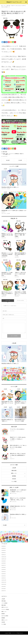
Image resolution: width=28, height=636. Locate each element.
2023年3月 (4, 550)
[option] (14, 354)
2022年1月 (4, 578)
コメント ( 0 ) (8, 300)
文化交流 (14, 478)
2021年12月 (4, 580)
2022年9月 (4, 561)
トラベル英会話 (4, 603)
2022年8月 (4, 563)
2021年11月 (4, 582)
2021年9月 (4, 586)
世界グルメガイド (5, 607)
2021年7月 (4, 590)
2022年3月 (4, 573)
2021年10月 (4, 584)
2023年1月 (4, 554)
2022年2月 (4, 575)
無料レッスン (14, 473)
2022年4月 (4, 571)
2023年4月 (4, 548)
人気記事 (14, 343)
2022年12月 (4, 556)
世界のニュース (4, 620)
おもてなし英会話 (5, 615)
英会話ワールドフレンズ (14, 2)
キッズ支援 (14, 481)
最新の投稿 (5, 151)
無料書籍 (14, 476)
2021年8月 (4, 588)
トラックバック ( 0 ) (20, 300)
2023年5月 (4, 546)
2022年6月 (4, 567)
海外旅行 (3, 613)
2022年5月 (4, 569)
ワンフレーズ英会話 (5, 609)
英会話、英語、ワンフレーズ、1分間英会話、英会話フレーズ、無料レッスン (13, 154)
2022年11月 (4, 558)
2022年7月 (4, 565)
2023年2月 (4, 552)
